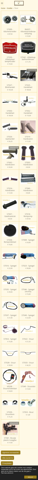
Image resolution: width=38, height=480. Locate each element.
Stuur (16, 8)
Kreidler (9, 8)
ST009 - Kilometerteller (10, 30)
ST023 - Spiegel (28, 266)
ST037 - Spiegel (10, 315)
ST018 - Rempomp (28, 215)
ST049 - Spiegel (28, 315)
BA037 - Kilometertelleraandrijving (28, 31)
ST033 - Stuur (28, 363)
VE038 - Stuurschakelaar (10, 387)
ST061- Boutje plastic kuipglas (10, 439)
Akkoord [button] (30, 477)
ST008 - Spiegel (28, 240)
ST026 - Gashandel (10, 138)
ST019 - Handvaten (28, 138)
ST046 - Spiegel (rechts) (28, 290)
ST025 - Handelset (28, 86)
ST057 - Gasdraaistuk (10, 215)
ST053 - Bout (28, 412)
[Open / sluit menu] (2, 3)
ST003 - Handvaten (28, 164)
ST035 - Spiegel (10, 289)
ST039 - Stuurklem (10, 413)
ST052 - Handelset (28, 112)
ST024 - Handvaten (10, 189)
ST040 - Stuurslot (28, 386)
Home (3, 8)
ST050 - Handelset (10, 112)
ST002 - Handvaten (10, 164)
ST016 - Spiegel (10, 266)
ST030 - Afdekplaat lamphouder (10, 59)
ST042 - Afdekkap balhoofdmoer (28, 58)
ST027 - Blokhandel (10, 86)
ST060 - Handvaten (28, 189)
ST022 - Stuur (28, 339)
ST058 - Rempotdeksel (10, 241)
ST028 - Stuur (10, 363)
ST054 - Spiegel (10, 339)
